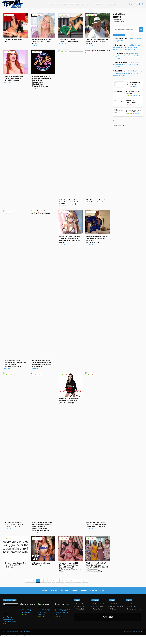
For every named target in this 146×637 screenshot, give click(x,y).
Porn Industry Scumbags (49, 4)
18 (8, 52)
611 (128, 86)
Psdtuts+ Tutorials (98, 604)
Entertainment (80, 606)
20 (66, 581)
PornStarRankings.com (117, 606)
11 (90, 15)
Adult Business (7, 614)
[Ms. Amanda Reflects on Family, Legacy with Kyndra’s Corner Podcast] (43, 37)
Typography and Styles (134, 609)
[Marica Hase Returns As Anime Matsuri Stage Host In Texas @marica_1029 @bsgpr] (70, 396)
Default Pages (131, 604)
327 (128, 104)
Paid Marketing (80, 609)
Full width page (131, 606)
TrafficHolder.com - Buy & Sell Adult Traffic (13, 636)
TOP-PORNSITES (97, 4)
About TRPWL (74, 4)
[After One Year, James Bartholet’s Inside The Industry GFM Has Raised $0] (97, 37)
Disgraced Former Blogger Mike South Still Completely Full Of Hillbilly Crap (126, 56)
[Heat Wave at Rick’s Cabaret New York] (15, 37)
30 (71, 581)
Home (35, 4)
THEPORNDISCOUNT (111, 4)
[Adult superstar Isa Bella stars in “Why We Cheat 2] (43, 560)
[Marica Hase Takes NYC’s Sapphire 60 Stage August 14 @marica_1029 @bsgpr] (15, 373)
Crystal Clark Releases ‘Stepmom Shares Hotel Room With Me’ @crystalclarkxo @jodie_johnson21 (127, 47)
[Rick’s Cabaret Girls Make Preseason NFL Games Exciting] (70, 37)
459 (128, 95)
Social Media (80, 604)
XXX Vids (64, 4)
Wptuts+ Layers (98, 609)
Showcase (11, 631)
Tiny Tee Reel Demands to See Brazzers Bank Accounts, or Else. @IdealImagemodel (128, 73)
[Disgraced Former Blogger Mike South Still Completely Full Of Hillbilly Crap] (15, 560)
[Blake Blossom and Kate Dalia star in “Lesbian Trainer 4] (97, 53)
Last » (85, 581)
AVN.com (113, 609)
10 (62, 581)
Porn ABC (85, 4)
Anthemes (139, 631)
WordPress (26, 631)
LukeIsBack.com (115, 604)
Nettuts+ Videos (98, 606)
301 (128, 113)
